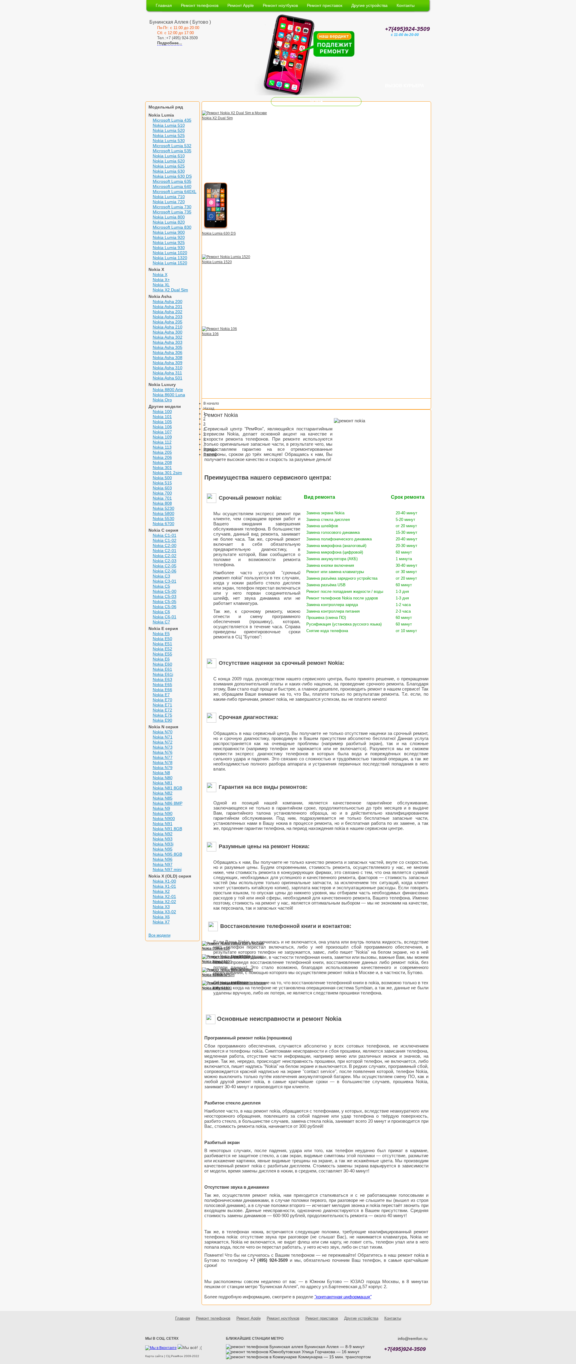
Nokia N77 (162, 757)
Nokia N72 (162, 742)
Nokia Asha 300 (167, 332)
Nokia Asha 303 (167, 342)
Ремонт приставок (324, 5)
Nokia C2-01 (164, 550)
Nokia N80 (162, 777)
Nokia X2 (161, 891)
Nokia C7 (161, 622)
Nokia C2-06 (164, 571)
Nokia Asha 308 (167, 357)
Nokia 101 (162, 416)
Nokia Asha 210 (167, 327)
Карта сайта (154, 1356)
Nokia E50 (162, 638)
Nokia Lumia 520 (169, 130)
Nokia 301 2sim (167, 472)
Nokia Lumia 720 (169, 201)
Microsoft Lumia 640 (172, 186)
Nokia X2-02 (164, 901)
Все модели (159, 935)
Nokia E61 (162, 669)
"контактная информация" (342, 1296)
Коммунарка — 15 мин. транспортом (334, 1356)
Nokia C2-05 (164, 565)
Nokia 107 (162, 431)
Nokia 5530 (163, 518)
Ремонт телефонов (199, 5)
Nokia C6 (161, 611)
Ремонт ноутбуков (280, 5)
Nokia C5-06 (164, 606)
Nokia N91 (162, 823)
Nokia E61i (163, 674)
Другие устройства (369, 5)
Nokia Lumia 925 (169, 242)
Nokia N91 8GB (167, 828)
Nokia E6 (161, 659)
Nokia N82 (162, 793)
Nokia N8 (161, 772)
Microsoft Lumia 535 (172, 150)
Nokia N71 (162, 737)
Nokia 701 (162, 498)
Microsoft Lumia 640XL (174, 191)
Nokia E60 (162, 664)
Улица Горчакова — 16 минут (330, 1351)
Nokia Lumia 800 (169, 217)
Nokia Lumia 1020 (170, 252)
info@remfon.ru (413, 1338)
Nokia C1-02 (164, 540)
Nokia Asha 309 (167, 362)
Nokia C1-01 (164, 535)
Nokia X (160, 274)
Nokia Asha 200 (167, 301)
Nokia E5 (161, 633)
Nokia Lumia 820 (169, 222)
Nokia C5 (161, 586)
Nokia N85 (162, 798)
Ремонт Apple (240, 5)
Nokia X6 (161, 916)
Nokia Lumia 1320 (170, 257)
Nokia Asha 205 (167, 321)
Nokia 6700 (163, 523)
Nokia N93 (162, 839)
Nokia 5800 (163, 513)
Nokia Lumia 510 (169, 125)
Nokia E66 (162, 689)
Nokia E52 (162, 648)
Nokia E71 (162, 705)
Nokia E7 (161, 694)
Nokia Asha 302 (167, 337)
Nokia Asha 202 (167, 311)
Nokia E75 (162, 715)
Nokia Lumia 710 (169, 196)
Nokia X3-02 (164, 911)
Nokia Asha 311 (167, 372)
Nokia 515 (162, 482)
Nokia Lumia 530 (169, 140)
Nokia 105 (162, 421)
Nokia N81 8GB (167, 788)
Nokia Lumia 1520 (170, 262)
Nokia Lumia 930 (169, 247)
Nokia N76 (162, 752)
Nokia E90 (162, 720)
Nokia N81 (162, 782)
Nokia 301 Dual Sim (218, 975)
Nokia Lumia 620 (169, 161)
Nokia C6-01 (164, 616)
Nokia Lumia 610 (169, 155)
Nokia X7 (161, 922)
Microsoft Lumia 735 (172, 212)
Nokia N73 (162, 747)
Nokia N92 (162, 833)
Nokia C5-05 (164, 601)
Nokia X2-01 (164, 896)
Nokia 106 (162, 426)
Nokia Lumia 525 (169, 135)
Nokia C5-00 (164, 591)
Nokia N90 (162, 813)
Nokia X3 (161, 906)
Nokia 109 (162, 437)
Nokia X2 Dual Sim (170, 289)
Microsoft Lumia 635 (172, 181)
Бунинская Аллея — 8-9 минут (333, 1346)
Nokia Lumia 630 (169, 171)
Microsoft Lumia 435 (172, 120)
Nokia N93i (163, 844)
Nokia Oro (162, 399)
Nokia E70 (162, 699)
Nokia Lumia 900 (169, 232)
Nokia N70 (162, 732)
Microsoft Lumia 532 (172, 145)
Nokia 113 (162, 447)
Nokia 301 (162, 467)
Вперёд (209, 449)
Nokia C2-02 (164, 555)
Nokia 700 (162, 493)
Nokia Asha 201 (167, 306)
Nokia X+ (161, 279)
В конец (210, 454)
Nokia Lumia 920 (169, 237)
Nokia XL (161, 284)
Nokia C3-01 (164, 581)
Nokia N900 (164, 818)
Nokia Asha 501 (167, 378)
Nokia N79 (162, 767)
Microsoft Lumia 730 (172, 206)
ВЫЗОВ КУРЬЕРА (404, 85)
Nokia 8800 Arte (168, 389)
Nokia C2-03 (164, 560)
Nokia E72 (162, 710)
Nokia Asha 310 (167, 367)
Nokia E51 (162, 643)
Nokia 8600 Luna (169, 394)
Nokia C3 (161, 576)
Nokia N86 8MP (167, 803)
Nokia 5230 (163, 508)
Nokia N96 (162, 859)
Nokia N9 (161, 808)
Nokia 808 (162, 503)
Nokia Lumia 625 (169, 166)
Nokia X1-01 (164, 886)
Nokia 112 (162, 442)
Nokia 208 (162, 462)
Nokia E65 (162, 684)
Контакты (406, 5)
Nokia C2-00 (164, 545)
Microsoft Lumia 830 (172, 227)
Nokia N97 (162, 864)
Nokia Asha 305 (167, 347)
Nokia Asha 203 (167, 316)
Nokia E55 (162, 654)
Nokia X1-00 (164, 881)
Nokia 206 (162, 457)
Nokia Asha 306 (167, 352)
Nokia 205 (162, 452)
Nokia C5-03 (164, 596)
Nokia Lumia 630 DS (172, 176)
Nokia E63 (162, 679)
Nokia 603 (162, 488)
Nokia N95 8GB (167, 854)
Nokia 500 (162, 477)
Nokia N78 (162, 762)
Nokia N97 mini (167, 869)
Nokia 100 (162, 411)
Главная (164, 5)
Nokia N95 (162, 849)
